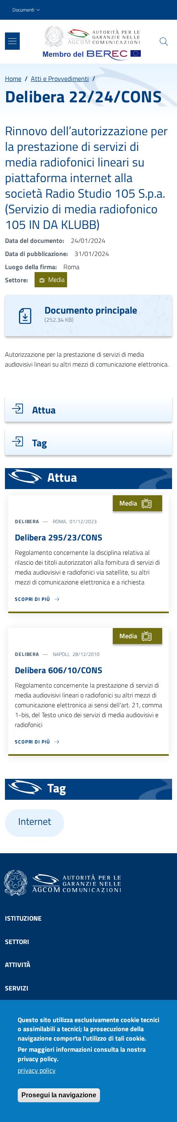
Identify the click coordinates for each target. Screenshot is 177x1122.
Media (56, 280)
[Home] (92, 36)
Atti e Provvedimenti (60, 78)
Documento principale (90, 309)
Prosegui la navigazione (58, 1095)
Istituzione (23, 918)
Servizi (16, 988)
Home (13, 78)
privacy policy (37, 1070)
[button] (27, 10)
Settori (17, 942)
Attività (17, 965)
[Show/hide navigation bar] (12, 41)
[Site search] (164, 41)
